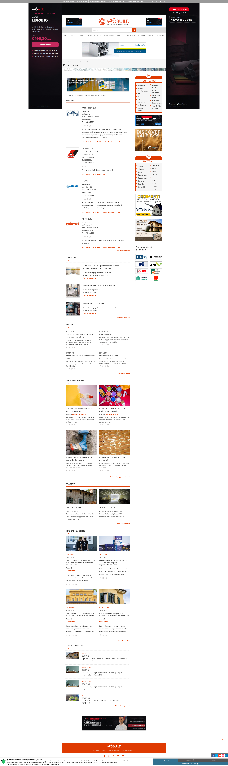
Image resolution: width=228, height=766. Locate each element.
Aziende (66, 35)
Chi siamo (96, 750)
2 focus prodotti (115, 247)
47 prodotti (103, 142)
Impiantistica (142, 105)
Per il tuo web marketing (116, 1)
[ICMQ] (141, 271)
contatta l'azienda (90, 142)
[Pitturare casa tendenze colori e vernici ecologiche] (81, 395)
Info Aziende (98, 35)
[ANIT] (156, 264)
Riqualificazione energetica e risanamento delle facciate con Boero (114, 614)
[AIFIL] (156, 278)
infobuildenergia (68, 1)
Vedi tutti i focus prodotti (121, 706)
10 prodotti (103, 247)
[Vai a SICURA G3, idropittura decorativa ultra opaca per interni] (72, 683)
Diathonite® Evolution (108, 355)
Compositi (141, 187)
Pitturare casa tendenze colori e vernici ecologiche (79, 409)
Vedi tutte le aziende (123, 250)
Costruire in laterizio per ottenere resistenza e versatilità (79, 335)
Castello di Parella (73, 507)
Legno (154, 168)
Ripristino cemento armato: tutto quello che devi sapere (79, 458)
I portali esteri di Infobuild (98, 1)
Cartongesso (142, 178)
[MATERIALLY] (156, 257)
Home (65, 62)
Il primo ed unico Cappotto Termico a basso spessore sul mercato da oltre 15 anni (104, 660)
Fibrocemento (156, 165)
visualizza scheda (90, 278)
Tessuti (154, 186)
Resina (154, 183)
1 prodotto (102, 174)
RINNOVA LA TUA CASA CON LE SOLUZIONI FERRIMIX (100, 702)
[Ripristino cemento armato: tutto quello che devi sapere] (81, 442)
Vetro (154, 189)
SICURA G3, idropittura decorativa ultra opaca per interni (102, 688)
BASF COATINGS (106, 334)
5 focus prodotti (115, 212)
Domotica (141, 97)
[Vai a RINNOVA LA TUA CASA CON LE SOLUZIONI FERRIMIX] (72, 697)
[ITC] (141, 257)
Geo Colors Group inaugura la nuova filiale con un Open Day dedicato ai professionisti (80, 562)
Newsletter (160, 35)
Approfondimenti (109, 35)
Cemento (141, 181)
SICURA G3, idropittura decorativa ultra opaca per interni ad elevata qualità (102, 674)
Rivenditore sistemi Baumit (93, 303)
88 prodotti (103, 212)
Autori (103, 750)
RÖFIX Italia (87, 219)
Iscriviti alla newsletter (135, 1)
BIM (139, 94)
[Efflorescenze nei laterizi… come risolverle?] (114, 442)
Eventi (143, 35)
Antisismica (142, 86)
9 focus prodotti (115, 142)
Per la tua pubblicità (113, 750)
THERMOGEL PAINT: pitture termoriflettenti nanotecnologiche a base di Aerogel (101, 267)
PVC (153, 177)
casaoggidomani (82, 1)
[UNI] (141, 264)
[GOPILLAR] (141, 278)
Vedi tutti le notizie (124, 373)
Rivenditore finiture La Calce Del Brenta (99, 285)
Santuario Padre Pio (107, 507)
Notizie (90, 35)
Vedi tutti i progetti (123, 523)
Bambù (140, 172)
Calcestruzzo (142, 175)
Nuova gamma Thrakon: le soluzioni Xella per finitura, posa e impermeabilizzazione (113, 562)
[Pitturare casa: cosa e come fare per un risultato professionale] (114, 395)
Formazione (151, 35)
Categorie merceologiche (131, 35)
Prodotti (73, 35)
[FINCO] (156, 271)
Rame (154, 180)
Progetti (118, 35)
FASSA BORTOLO (89, 108)
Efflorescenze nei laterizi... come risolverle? (112, 458)
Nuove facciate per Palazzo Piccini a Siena (80, 356)
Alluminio (141, 169)
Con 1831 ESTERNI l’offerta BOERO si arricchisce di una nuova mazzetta (80, 614)
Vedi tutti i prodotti (123, 317)
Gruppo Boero (87, 149)
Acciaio (140, 166)
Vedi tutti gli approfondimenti (120, 477)
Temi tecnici (81, 35)
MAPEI (85, 181)
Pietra (154, 171)
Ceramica (141, 184)
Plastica (154, 174)
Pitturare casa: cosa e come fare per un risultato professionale (114, 409)
